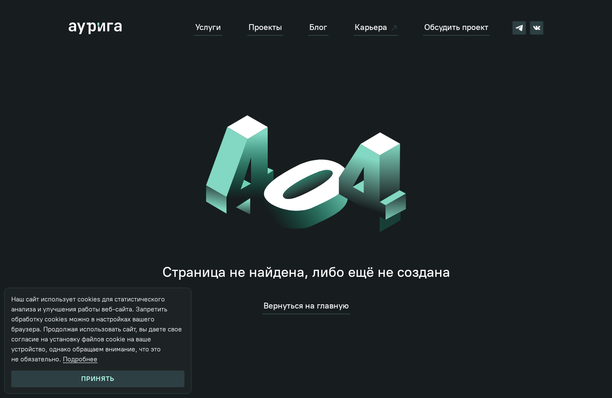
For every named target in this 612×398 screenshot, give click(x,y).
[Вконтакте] (536, 28)
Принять (97, 379)
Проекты (265, 27)
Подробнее (80, 359)
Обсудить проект (456, 27)
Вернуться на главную (306, 306)
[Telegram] (519, 28)
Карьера (371, 27)
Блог (318, 27)
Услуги (208, 27)
